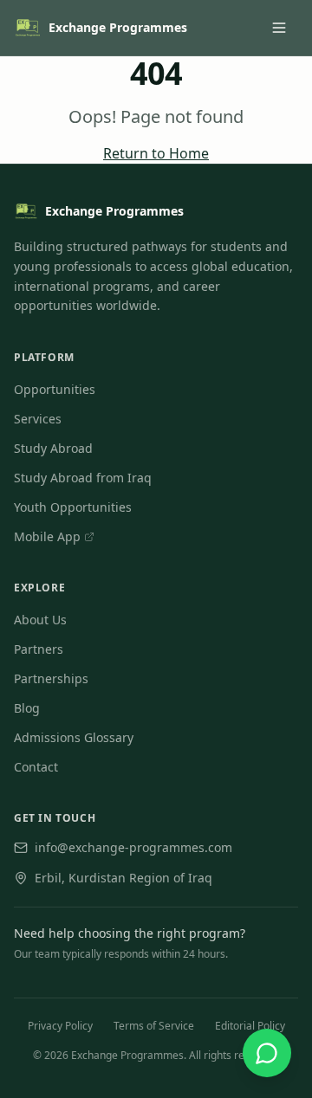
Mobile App (54, 537)
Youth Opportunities (73, 507)
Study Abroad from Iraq (83, 477)
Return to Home (156, 153)
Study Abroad (53, 448)
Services (38, 418)
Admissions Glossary (73, 737)
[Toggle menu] (279, 28)
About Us (40, 619)
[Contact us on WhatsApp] (267, 1053)
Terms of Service (154, 1025)
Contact (36, 767)
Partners (38, 649)
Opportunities (54, 389)
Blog (27, 708)
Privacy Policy (60, 1025)
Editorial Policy (250, 1025)
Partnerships (51, 678)
